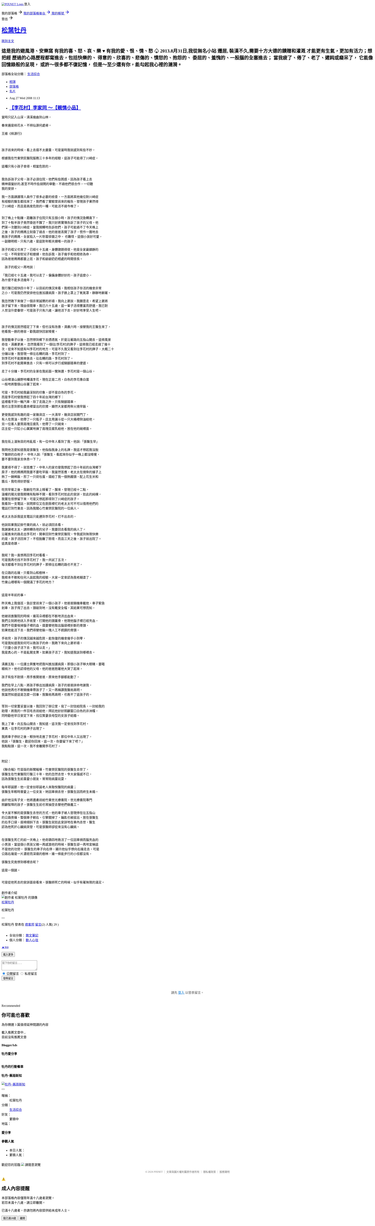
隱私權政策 (209, 1171)
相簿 (12, 82)
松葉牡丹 (14, 30)
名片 (12, 91)
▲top (5, 947)
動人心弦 (32, 940)
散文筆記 (32, 935)
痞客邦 (29, 924)
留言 (38, 924)
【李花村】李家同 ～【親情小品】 (45, 107)
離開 (22, 1218)
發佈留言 (8, 978)
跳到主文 (8, 41)
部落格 (14, 86)
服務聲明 (225, 1171)
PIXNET (158, 1171)
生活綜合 (33, 74)
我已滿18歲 (9, 1218)
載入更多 (8, 954)
